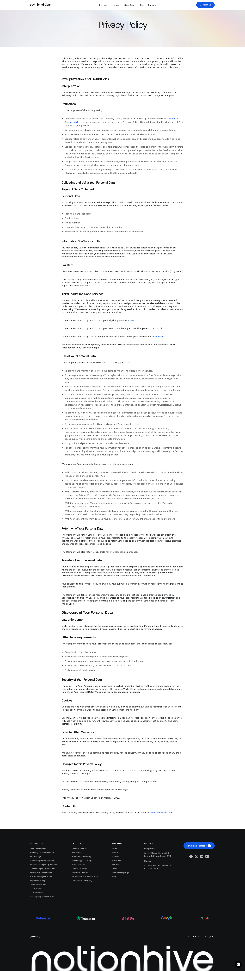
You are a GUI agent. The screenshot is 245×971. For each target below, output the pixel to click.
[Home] (40, 4)
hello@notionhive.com (161, 812)
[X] (196, 856)
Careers (152, 5)
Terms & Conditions (195, 937)
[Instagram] (207, 856)
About (117, 5)
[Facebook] (191, 856)
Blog (142, 5)
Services (103, 5)
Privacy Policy (210, 937)
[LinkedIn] (202, 856)
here (132, 320)
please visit (158, 336)
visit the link (156, 328)
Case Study (130, 5)
